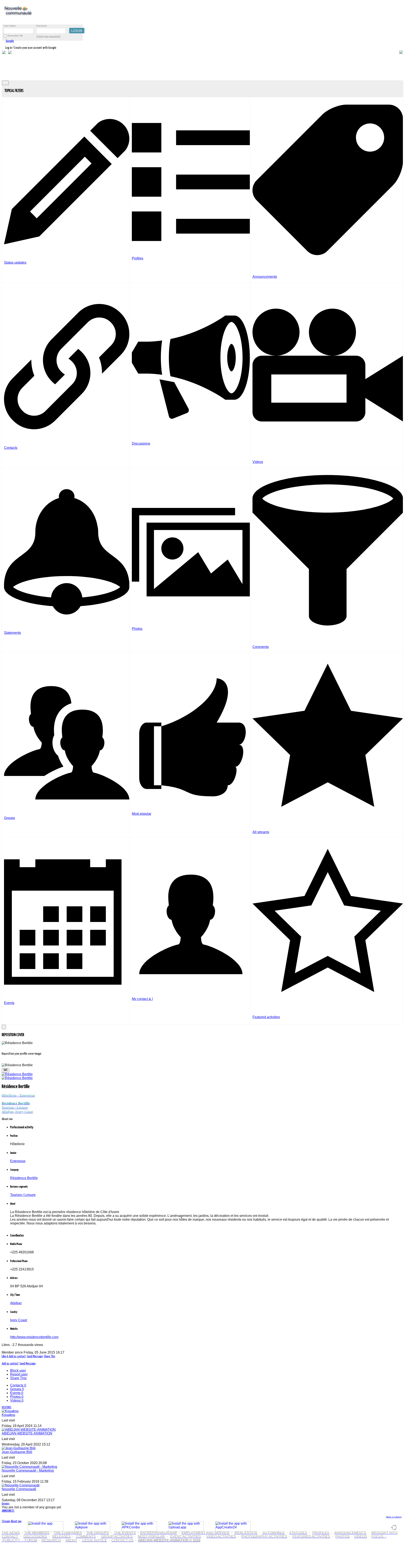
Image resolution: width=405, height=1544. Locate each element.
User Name (10, 25)
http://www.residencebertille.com (34, 1337)
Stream (6, 1521)
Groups (17, 1389)
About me (16, 1521)
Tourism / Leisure (23, 1195)
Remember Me (15, 35)
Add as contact (17, 1356)
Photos (16, 1396)
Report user (19, 1374)
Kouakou (8, 1415)
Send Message (35, 1356)
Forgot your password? (48, 36)
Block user (18, 1370)
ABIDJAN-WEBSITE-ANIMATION (27, 1433)
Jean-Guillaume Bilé (17, 1452)
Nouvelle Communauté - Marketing (28, 1470)
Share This (49, 1356)
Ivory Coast (18, 1320)
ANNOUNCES (8, 1510)
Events (16, 1393)
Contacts (18, 1385)
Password (41, 25)
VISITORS (6, 1407)
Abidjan (16, 1303)
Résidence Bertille (24, 1178)
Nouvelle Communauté (19, 1489)
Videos (16, 1400)
